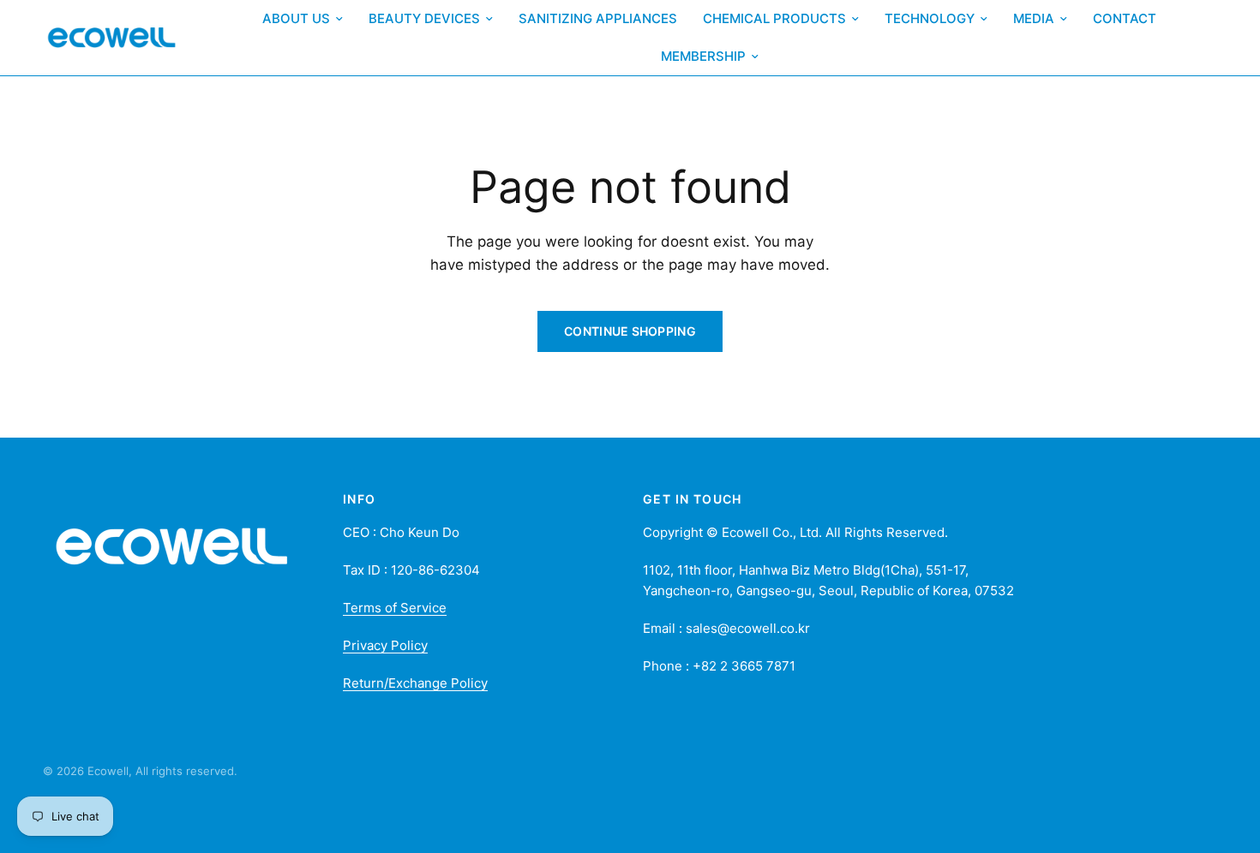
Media (1033, 18)
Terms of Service (395, 607)
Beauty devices (424, 18)
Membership (703, 56)
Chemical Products (774, 18)
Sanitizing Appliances (598, 18)
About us (296, 18)
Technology (930, 18)
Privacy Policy (385, 645)
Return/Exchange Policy (415, 683)
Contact (1124, 18)
